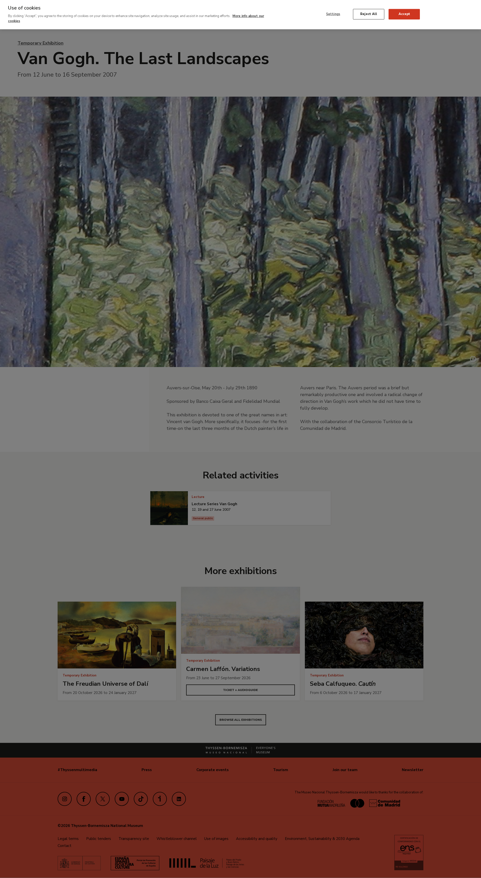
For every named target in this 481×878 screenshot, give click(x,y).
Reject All (368, 14)
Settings (333, 14)
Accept (404, 14)
